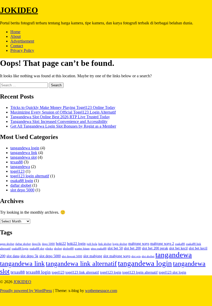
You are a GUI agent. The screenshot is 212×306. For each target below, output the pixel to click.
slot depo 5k (29, 256)
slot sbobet (148, 256)
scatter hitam (82, 248)
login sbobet (119, 243)
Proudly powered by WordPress (26, 290)
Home (15, 32)
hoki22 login (76, 243)
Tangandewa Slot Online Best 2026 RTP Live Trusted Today (60, 117)
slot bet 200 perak (155, 248)
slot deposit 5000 (72, 256)
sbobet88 (68, 248)
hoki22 (61, 243)
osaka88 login (21, 180)
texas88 (16, 162)
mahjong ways (138, 243)
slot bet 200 (132, 248)
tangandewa (20, 166)
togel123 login (110, 272)
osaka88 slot (36, 248)
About (15, 36)
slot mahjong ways (116, 256)
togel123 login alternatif (29, 176)
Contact (16, 46)
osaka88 (180, 243)
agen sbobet (7, 243)
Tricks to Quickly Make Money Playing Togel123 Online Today (62, 107)
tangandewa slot (23, 157)
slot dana (12, 256)
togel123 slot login (172, 272)
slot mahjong (92, 256)
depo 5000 (48, 243)
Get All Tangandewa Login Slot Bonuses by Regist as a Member (63, 126)
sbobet (58, 248)
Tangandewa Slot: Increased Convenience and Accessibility (59, 121)
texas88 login (38, 272)
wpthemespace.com (101, 290)
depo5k (36, 243)
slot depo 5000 (22, 190)
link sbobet (104, 243)
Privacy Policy (22, 50)
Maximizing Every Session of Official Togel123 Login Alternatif (63, 112)
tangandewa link (23, 152)
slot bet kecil (178, 248)
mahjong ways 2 (162, 243)
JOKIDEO (19, 10)
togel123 (17, 171)
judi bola (92, 243)
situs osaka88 (99, 248)
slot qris (136, 256)
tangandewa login (24, 148)
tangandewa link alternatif (81, 263)
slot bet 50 (115, 248)
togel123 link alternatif (82, 272)
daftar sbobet (20, 185)
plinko (49, 248)
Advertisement (22, 41)
